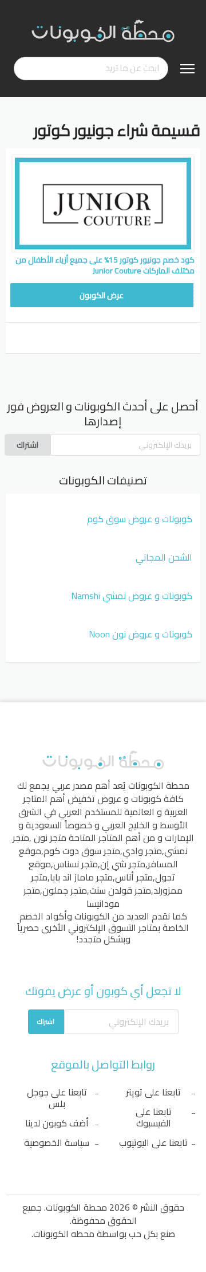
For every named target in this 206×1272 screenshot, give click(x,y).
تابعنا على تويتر (153, 1092)
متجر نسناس (75, 863)
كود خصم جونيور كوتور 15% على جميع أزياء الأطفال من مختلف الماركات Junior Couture (105, 264)
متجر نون (50, 837)
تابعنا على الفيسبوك (154, 1117)
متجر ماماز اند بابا (81, 877)
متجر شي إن (122, 863)
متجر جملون (64, 890)
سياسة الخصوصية (56, 1142)
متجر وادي (142, 850)
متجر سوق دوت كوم (81, 850)
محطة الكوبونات (158, 785)
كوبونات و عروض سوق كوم (139, 518)
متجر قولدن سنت (120, 890)
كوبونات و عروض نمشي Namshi (131, 595)
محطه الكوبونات (63, 1233)
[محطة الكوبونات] (103, 30)
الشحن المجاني (164, 557)
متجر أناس (134, 877)
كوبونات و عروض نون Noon (140, 634)
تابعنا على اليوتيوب (153, 1142)
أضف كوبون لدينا (57, 1123)
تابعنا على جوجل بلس (57, 1097)
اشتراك (27, 444)
